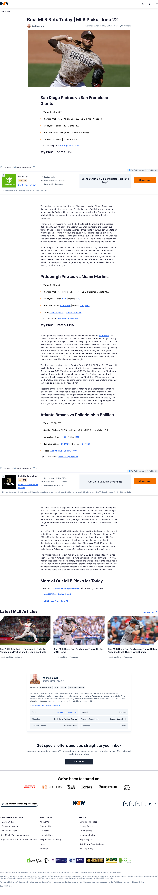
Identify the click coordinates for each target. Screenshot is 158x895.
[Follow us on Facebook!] (125, 803)
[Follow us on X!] (131, 803)
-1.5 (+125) (65, 444)
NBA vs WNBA (7, 822)
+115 (64, 298)
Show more (148, 612)
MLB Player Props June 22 (55, 601)
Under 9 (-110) (70, 451)
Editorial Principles (88, 822)
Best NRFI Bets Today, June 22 (57, 594)
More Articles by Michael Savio (44, 705)
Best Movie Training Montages (14, 835)
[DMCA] (34, 860)
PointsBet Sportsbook (68, 318)
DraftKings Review (27, 185)
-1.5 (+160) (85, 305)
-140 (78, 298)
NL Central (104, 335)
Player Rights (85, 839)
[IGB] (59, 860)
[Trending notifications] (143, 4)
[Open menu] (157, 4)
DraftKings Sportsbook (68, 145)
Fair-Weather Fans (8, 830)
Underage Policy (87, 835)
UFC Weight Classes (9, 826)
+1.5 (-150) (84, 444)
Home (2, 11)
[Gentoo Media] (76, 860)
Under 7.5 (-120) (73, 312)
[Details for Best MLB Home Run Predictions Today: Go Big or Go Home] (78, 630)
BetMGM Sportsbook (68, 456)
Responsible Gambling (50, 839)
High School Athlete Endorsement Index (19, 839)
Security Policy (86, 848)
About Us (44, 822)
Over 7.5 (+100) (56, 312)
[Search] (150, 3)
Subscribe (79, 761)
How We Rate (46, 835)
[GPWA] (111, 860)
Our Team (44, 830)
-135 (64, 437)
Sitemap (44, 848)
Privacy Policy (86, 826)
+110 (76, 437)
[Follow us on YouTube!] (137, 803)
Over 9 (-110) (55, 451)
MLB (8, 11)
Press (42, 844)
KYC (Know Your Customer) (92, 844)
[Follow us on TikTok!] (155, 803)
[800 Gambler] (95, 860)
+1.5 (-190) (65, 305)
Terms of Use (85, 830)
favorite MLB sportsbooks (66, 588)
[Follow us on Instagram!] (143, 803)
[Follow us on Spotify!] (149, 803)
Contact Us (45, 826)
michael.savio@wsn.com (67, 712)
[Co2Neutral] (125, 860)
